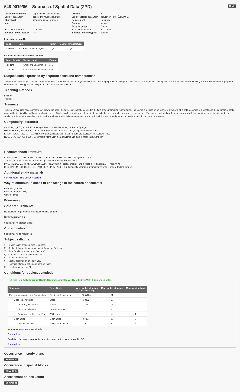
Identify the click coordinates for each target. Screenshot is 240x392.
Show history (14, 334)
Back (232, 6)
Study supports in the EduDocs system (22, 178)
